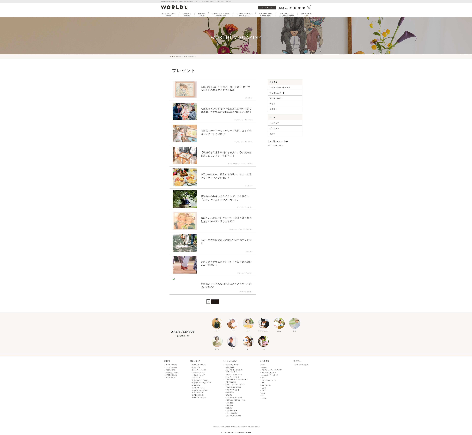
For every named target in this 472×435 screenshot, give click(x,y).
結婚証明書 (230, 367)
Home (215, 426)
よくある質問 (170, 377)
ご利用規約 (227, 426)
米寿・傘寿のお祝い (233, 387)
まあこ (263, 377)
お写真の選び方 (171, 375)
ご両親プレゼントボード (280, 87)
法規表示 (233, 426)
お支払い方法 (170, 370)
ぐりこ (263, 390)
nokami (264, 367)
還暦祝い (273, 109)
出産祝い (229, 408)
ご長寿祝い (230, 403)
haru (263, 365)
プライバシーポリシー (241, 426)
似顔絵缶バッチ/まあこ (200, 380)
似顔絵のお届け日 (172, 372)
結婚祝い (229, 395)
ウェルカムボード (277, 93)
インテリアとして (232, 390)
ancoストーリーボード (269, 375)
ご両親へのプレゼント (234, 398)
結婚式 (272, 134)
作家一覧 (201, 15)
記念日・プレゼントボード (235, 385)
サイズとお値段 (171, 367)
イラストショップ (198, 375)
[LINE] (303, 8)
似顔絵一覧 (187, 15)
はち (263, 383)
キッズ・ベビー (276, 98)
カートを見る (306, 15)
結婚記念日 (230, 392)
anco (263, 393)
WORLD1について (169, 15)
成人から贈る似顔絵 (233, 416)
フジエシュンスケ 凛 (268, 372)
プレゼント (274, 128)
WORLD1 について (199, 365)
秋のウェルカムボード (234, 374)
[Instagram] (291, 8)
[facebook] (295, 8)
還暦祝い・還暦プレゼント (236, 400)
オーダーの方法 (171, 365)
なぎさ (263, 388)
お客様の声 (196, 385)
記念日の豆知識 (197, 395)
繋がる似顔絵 (231, 382)
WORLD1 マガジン (199, 398)
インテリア (274, 123)
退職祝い (229, 405)
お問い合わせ (251, 426)
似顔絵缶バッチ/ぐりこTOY (202, 383)
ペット (272, 104)
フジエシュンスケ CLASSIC (271, 370)
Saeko (263, 398)
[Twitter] (299, 8)
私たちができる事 (301, 365)
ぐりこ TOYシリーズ (268, 380)
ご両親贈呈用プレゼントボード (237, 379)
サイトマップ (220, 426)
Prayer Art (196, 377)
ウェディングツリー (233, 377)
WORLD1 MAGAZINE (236, 37)
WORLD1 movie (198, 388)
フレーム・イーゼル (244, 15)
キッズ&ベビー (231, 410)
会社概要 (257, 426)
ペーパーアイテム (266, 15)
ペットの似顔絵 (232, 413)
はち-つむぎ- (266, 385)
